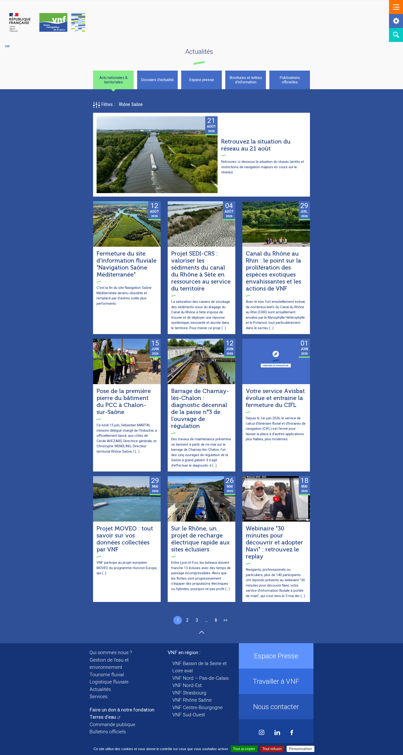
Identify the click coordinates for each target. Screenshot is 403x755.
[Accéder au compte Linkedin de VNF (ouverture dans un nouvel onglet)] (277, 733)
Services (99, 696)
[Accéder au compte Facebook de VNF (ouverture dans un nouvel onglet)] (291, 733)
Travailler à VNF (276, 681)
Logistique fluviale (109, 682)
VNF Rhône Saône (192, 700)
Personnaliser (300, 749)
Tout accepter (244, 749)
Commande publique (112, 724)
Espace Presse (276, 656)
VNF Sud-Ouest (188, 714)
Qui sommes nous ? (111, 652)
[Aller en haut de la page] (201, 632)
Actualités (100, 689)
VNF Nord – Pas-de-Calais (200, 678)
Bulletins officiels (108, 732)
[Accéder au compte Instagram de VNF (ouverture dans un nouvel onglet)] (261, 733)
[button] (396, 7)
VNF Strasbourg (189, 693)
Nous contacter (276, 707)
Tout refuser (272, 749)
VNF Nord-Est (187, 685)
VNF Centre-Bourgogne (197, 707)
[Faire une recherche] (396, 35)
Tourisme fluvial (107, 674)
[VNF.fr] (47, 22)
